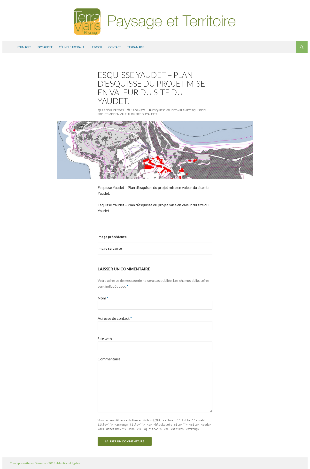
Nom (103, 298)
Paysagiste (45, 47)
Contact (114, 47)
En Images (24, 47)
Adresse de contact (115, 318)
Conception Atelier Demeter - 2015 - (33, 463)
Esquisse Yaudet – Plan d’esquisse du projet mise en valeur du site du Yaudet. (153, 112)
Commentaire (109, 359)
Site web (105, 338)
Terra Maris (135, 47)
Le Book (96, 47)
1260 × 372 (138, 110)
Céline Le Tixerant (71, 47)
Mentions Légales (68, 463)
